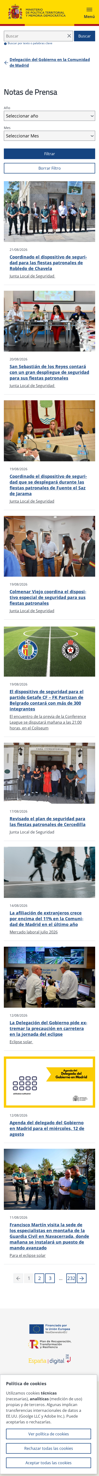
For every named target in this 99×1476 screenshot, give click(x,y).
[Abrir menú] (89, 12)
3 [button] (50, 1278)
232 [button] (71, 1278)
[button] (82, 1278)
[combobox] (49, 116)
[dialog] (48, 1424)
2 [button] (39, 1278)
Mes (7, 127)
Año (7, 107)
